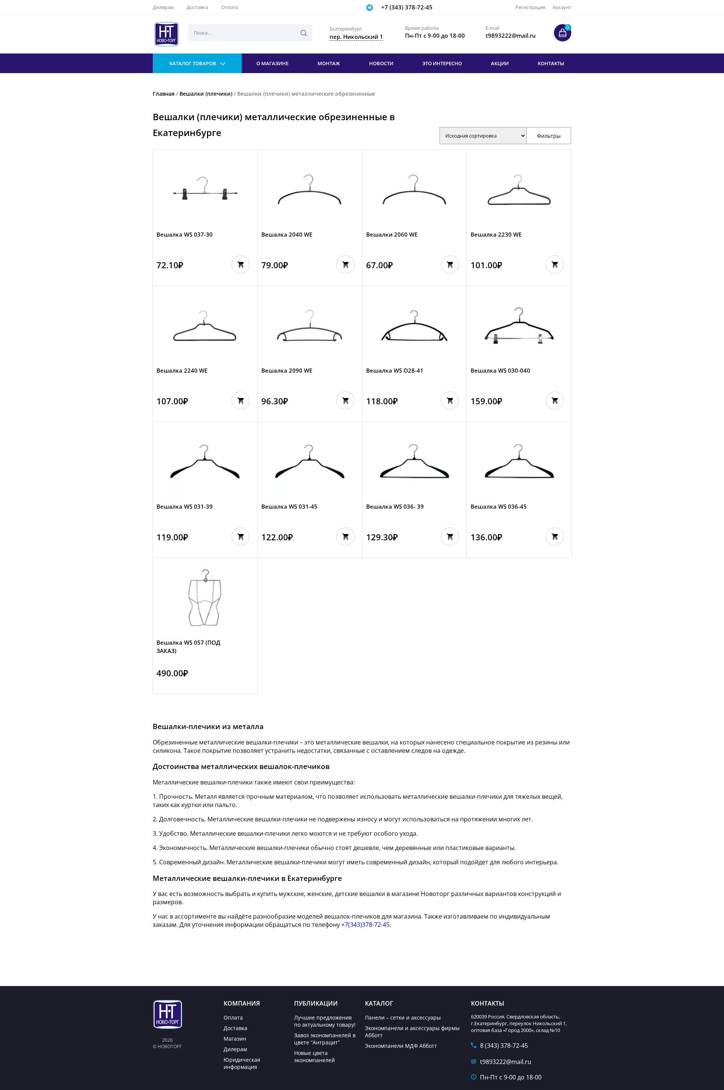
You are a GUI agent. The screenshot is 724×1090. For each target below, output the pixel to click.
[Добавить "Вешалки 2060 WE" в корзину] (450, 264)
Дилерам (163, 7)
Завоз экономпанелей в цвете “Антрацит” (325, 1039)
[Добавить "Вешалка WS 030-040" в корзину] (555, 400)
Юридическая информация (242, 1063)
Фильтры (549, 135)
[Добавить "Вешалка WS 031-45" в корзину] (345, 536)
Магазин (235, 1038)
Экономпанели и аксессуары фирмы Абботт (412, 1031)
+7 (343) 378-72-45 (407, 7)
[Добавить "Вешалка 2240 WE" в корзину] (241, 400)
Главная (164, 93)
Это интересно (442, 63)
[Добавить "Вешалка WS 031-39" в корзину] (241, 536)
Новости (381, 63)
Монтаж (329, 63)
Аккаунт (561, 7)
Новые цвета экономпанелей (314, 1056)
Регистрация (530, 7)
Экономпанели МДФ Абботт (401, 1045)
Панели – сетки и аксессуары (403, 1017)
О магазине (272, 63)
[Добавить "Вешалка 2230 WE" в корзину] (555, 264)
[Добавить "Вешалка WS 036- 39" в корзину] (450, 536)
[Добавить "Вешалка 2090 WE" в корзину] (345, 400)
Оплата (229, 7)
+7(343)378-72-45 (365, 924)
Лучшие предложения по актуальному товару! (325, 1021)
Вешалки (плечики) (205, 93)
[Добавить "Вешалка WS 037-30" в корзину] (241, 264)
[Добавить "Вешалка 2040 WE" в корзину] (345, 264)
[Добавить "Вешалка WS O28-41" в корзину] (450, 400)
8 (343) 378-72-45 (504, 1045)
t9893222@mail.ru (505, 1062)
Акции (500, 63)
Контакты (551, 63)
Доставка (197, 7)
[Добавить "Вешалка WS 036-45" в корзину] (555, 536)
